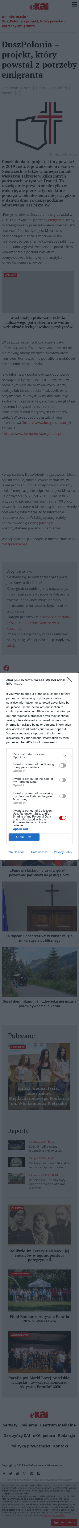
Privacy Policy (63, 852)
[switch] (62, 765)
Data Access (39, 852)
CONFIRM (24, 836)
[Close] (71, 680)
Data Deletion (16, 852)
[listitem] (39, 756)
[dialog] (39, 766)
